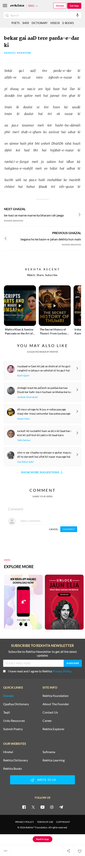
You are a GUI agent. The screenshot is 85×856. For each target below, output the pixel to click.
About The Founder (55, 704)
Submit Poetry (13, 729)
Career (47, 720)
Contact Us (50, 712)
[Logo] (17, 6)
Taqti (6, 712)
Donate (60, 5)
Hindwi (8, 752)
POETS (15, 23)
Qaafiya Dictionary (16, 704)
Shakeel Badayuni (17, 53)
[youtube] (42, 807)
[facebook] (24, 807)
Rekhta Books (12, 768)
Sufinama (48, 752)
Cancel (53, 529)
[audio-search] (77, 15)
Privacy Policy (62, 671)
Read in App (42, 839)
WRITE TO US (46, 779)
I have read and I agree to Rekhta (40, 671)
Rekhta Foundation (55, 695)
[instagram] (52, 807)
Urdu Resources (14, 720)
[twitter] (33, 807)
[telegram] (61, 807)
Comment (68, 529)
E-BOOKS (68, 23)
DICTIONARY (39, 23)
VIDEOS (55, 23)
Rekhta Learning (53, 760)
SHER (25, 23)
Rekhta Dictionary (15, 760)
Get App (74, 5)
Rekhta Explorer (53, 729)
